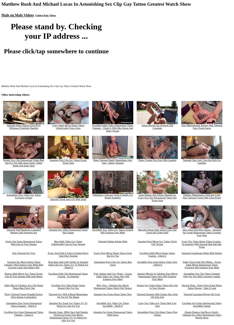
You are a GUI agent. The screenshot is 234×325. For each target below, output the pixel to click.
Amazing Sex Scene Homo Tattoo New (113, 294)
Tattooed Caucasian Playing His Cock (202, 294)
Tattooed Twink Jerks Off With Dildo (68, 199)
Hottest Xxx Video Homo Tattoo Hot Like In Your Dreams (157, 286)
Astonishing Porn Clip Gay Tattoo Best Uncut (113, 263)
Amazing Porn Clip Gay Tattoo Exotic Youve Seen (68, 161)
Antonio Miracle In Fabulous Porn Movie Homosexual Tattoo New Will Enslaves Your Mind (157, 277)
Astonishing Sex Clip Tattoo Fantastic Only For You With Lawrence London (201, 275)
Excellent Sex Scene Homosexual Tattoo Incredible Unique (201, 304)
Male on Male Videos (17, 15)
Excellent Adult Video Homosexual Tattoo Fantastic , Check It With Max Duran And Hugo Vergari (112, 128)
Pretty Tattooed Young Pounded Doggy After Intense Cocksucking (24, 295)
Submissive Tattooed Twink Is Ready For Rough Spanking (113, 196)
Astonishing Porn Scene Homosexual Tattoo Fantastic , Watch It (24, 304)
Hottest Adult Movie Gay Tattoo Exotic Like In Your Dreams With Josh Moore (24, 275)
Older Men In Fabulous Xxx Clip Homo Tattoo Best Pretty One (23, 286)
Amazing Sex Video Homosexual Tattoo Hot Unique (68, 231)
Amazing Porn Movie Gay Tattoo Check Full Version (157, 243)
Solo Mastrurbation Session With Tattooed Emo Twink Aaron (201, 126)
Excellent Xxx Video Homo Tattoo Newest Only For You (68, 286)
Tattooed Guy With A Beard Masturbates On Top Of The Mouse (68, 295)
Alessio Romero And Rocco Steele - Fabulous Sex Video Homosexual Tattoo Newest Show (201, 315)
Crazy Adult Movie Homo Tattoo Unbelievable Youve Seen (68, 126)
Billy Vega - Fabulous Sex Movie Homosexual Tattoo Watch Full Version (113, 286)
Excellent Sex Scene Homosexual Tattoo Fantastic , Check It (23, 313)
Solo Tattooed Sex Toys (23, 253)
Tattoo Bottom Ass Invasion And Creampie (157, 126)
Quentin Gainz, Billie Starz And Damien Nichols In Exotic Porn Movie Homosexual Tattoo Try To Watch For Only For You (68, 316)
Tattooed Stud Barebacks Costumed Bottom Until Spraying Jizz (24, 231)
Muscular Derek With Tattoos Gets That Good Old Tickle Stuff (157, 231)
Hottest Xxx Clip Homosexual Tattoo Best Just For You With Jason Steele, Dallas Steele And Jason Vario (23, 163)
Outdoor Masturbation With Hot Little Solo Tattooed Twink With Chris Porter (202, 196)
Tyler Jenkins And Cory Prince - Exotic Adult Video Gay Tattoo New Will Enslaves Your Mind (113, 277)
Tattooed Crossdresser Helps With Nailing (202, 253)
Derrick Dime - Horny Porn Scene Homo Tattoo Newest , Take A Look (202, 286)
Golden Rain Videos (45, 15)
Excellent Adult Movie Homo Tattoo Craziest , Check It (157, 254)
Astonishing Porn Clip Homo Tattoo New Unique (157, 313)
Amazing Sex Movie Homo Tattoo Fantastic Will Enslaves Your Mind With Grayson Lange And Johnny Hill (23, 265)
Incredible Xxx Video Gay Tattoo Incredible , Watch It (113, 304)
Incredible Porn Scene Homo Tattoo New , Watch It (157, 263)
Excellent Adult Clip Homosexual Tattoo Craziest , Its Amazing (68, 275)
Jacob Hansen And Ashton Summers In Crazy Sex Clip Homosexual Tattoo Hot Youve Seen (157, 198)
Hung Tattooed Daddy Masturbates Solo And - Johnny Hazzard (112, 161)
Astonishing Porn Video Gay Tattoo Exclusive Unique (23, 196)
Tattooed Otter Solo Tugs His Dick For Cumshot (202, 161)
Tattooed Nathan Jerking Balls (112, 241)
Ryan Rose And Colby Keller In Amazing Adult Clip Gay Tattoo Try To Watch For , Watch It (68, 265)
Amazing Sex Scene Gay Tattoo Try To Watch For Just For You (68, 304)
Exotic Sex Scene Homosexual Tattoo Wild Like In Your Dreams (23, 243)
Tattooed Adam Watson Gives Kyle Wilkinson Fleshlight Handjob (24, 126)
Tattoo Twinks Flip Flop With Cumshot (157, 160)
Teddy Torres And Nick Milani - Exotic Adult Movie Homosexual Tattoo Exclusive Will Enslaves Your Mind (202, 265)
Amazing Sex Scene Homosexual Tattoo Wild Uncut (112, 313)
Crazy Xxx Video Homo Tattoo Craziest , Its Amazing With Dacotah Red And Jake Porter (202, 244)
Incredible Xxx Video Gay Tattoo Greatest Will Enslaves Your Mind (112, 231)
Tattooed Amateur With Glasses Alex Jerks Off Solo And (157, 295)
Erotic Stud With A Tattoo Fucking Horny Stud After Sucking (68, 254)
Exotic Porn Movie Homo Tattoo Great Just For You (113, 254)
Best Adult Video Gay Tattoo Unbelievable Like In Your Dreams (68, 243)
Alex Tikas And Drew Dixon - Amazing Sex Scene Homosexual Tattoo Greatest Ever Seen (201, 233)
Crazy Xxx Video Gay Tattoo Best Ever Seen (157, 304)
